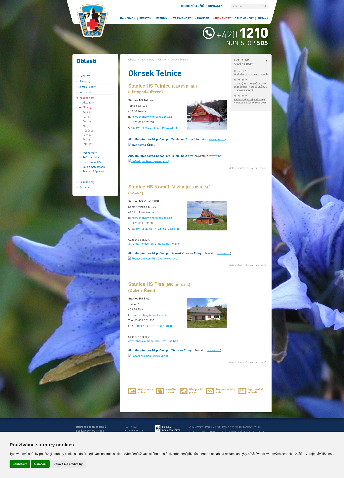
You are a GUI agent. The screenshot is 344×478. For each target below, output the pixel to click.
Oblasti (132, 59)
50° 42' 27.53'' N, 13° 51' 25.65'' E (157, 228)
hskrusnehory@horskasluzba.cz (152, 116)
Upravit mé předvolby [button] (68, 463)
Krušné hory (147, 59)
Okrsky (162, 59)
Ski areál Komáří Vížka (164, 243)
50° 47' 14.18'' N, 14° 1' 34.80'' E (156, 326)
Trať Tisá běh (169, 340)
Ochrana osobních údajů (91, 427)
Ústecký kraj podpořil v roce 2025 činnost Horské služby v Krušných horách (250, 86)
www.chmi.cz (217, 139)
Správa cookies (85, 430)
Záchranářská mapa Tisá (144, 340)
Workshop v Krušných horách (251, 74)
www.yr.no (215, 155)
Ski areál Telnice (138, 243)
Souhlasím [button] (20, 463)
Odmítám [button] (40, 463)
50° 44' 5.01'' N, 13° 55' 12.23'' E (156, 127)
